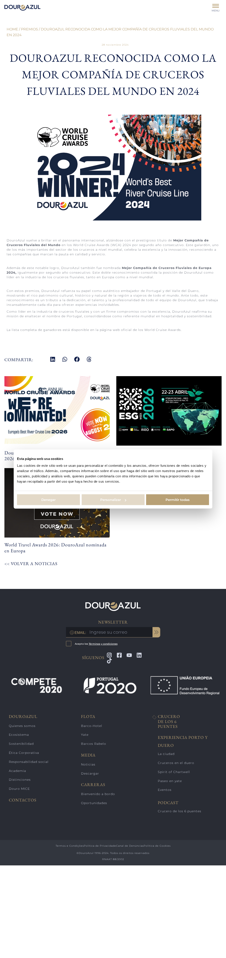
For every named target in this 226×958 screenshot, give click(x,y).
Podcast (168, 802)
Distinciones (20, 780)
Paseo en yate (170, 781)
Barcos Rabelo (93, 744)
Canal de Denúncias (130, 845)
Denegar (48, 500)
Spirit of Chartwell (174, 772)
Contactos (22, 800)
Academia (17, 771)
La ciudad (166, 754)
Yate (85, 735)
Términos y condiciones (103, 643)
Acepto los (96, 643)
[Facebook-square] (119, 655)
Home (12, 29)
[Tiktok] (109, 660)
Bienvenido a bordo (98, 794)
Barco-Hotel (91, 726)
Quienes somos (22, 726)
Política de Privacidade (100, 845)
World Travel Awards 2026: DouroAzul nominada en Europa (55, 548)
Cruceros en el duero (176, 763)
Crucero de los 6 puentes (169, 721)
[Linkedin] (139, 655)
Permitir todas (178, 500)
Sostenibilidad (21, 744)
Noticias (88, 764)
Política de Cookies (157, 845)
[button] (53, 359)
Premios (29, 29)
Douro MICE (19, 789)
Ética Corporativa (24, 753)
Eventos (164, 790)
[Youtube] (129, 655)
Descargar (90, 773)
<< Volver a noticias (30, 563)
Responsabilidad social (29, 762)
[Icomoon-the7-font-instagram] (109, 655)
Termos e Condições (70, 845)
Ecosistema (19, 735)
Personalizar (110, 500)
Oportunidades (94, 803)
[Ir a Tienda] (217, 949)
